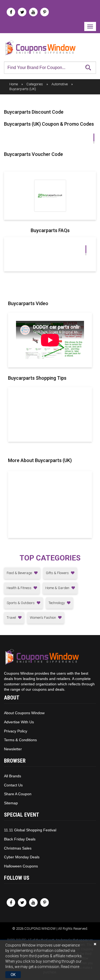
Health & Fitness (19, 588)
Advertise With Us (19, 722)
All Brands (12, 776)
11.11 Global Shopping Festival (30, 830)
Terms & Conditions (20, 740)
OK (13, 975)
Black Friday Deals (19, 839)
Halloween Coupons (21, 866)
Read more (70, 966)
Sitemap (11, 803)
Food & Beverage (20, 573)
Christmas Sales (17, 848)
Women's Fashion (43, 618)
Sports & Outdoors (21, 603)
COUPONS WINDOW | (41, 929)
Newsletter (13, 749)
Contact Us (13, 785)
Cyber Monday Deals (21, 857)
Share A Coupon (17, 794)
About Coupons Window (24, 713)
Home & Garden (57, 588)
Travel (12, 618)
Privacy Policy (15, 731)
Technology (57, 603)
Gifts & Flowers (58, 573)
